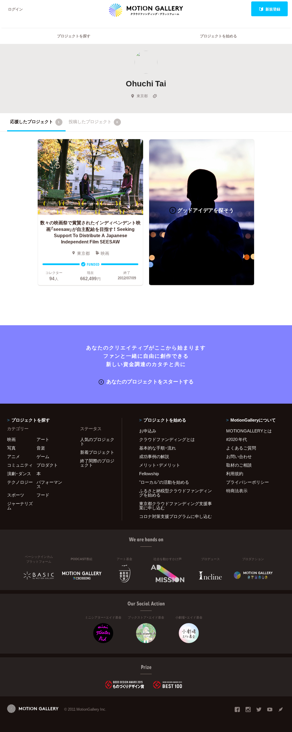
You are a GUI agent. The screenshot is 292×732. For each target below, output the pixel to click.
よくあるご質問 (241, 448)
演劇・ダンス (19, 473)
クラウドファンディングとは (167, 439)
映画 (11, 439)
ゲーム (42, 456)
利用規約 (234, 473)
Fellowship (149, 473)
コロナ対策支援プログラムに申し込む (175, 516)
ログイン (15, 9)
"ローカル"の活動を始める (164, 482)
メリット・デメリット (159, 465)
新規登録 (272, 9)
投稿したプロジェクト (93, 121)
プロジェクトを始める (218, 35)
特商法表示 (237, 490)
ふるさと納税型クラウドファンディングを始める (175, 492)
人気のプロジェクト (97, 441)
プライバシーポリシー (247, 482)
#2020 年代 (236, 439)
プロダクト (47, 465)
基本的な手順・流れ (157, 448)
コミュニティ (20, 465)
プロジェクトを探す (73, 35)
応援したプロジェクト (35, 121)
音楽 (40, 448)
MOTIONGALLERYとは (249, 431)
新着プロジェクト (97, 452)
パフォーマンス (49, 484)
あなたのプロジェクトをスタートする (150, 381)
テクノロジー (20, 482)
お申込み (147, 431)
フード (42, 495)
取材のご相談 (239, 465)
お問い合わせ (239, 456)
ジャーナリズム (20, 505)
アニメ (13, 456)
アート (42, 439)
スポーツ (15, 495)
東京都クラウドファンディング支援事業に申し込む (175, 505)
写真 (11, 448)
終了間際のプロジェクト (97, 462)
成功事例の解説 (154, 456)
